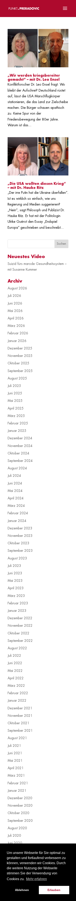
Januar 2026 (17, 341)
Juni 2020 (15, 843)
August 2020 (17, 828)
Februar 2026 (18, 333)
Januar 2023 (17, 610)
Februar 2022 (18, 693)
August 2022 (17, 648)
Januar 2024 (17, 521)
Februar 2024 (18, 513)
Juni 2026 (15, 303)
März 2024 (16, 505)
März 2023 (16, 596)
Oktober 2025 (18, 363)
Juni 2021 (15, 753)
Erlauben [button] (54, 890)
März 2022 (16, 685)
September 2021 (20, 730)
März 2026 (16, 326)
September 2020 (20, 820)
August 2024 (17, 468)
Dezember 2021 (20, 708)
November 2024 (20, 446)
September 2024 (20, 461)
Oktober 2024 (18, 453)
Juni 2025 (15, 393)
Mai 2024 (15, 491)
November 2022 (20, 625)
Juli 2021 (14, 745)
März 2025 (16, 416)
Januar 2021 (17, 790)
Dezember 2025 (20, 348)
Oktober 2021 (18, 723)
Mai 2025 (15, 400)
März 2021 (16, 775)
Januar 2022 (17, 700)
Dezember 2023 (20, 528)
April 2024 (16, 498)
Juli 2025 (14, 386)
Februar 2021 (18, 783)
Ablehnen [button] (22, 890)
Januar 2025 (17, 431)
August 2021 (17, 738)
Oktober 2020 (18, 813)
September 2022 (20, 640)
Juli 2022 (14, 655)
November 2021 (20, 715)
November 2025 (20, 356)
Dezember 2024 (20, 438)
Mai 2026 (15, 311)
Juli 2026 (14, 295)
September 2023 (20, 550)
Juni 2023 (15, 573)
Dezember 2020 (20, 798)
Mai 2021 (15, 760)
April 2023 (16, 588)
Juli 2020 (14, 835)
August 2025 (17, 378)
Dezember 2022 (20, 618)
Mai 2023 (15, 580)
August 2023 (17, 558)
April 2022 (16, 678)
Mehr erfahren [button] (36, 879)
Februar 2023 (18, 603)
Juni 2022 (15, 663)
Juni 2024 (15, 483)
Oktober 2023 (18, 543)
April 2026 (16, 318)
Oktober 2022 (18, 633)
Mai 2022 (15, 671)
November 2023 (20, 535)
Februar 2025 (18, 423)
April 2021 (16, 768)
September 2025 (20, 371)
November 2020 (20, 805)
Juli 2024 (14, 475)
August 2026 (17, 288)
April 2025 (16, 408)
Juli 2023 (14, 566)
